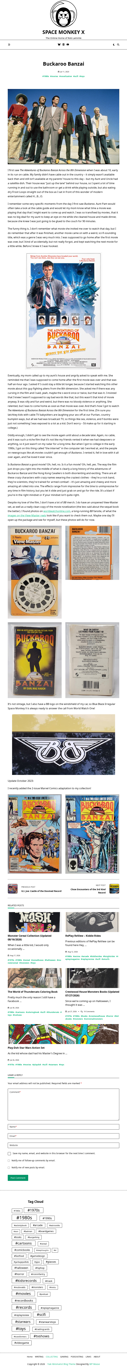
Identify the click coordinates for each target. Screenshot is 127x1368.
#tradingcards (42, 1329)
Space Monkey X (63, 32)
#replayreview (87, 959)
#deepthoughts (42, 1250)
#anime (76, 956)
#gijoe (37, 1262)
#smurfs (105, 959)
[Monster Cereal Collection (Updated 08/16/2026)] (35, 922)
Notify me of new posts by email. (28, 1167)
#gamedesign (37, 1255)
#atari (16, 1231)
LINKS (88, 1356)
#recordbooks (24, 1300)
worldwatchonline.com (56, 511)
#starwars (53, 1064)
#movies (54, 76)
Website (14, 1145)
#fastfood (19, 1255)
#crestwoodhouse (97, 1016)
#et (55, 1250)
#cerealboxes (37, 960)
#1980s (45, 76)
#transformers (20, 1336)
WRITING (39, 1356)
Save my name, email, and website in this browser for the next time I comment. (54, 1153)
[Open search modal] (118, 44)
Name (13, 1126)
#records (24, 1307)
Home (30, 1356)
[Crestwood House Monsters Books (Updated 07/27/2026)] (92, 978)
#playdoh (36, 1064)
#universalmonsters (93, 1019)
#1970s (11, 960)
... (23, 949)
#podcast (43, 1294)
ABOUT (97, 1356)
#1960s (17, 1211)
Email (13, 1136)
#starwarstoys (47, 1322)
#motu (52, 1287)
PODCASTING (77, 1356)
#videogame (21, 1343)
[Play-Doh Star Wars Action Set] (63, 1034)
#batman (28, 1231)
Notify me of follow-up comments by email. (33, 1160)
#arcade (85, 956)
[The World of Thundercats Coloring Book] (35, 978)
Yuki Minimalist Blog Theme (61, 1364)
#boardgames (46, 1231)
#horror (109, 1016)
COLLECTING (52, 1356)
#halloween (50, 960)
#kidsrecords (26, 1280)
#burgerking (33, 1237)
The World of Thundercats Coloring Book (33, 991)
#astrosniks (54, 1225)
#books (84, 1016)
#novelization (65, 76)
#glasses (51, 1261)
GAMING (64, 1356)
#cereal (26, 960)
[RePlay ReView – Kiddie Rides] (92, 922)
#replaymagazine (50, 1307)
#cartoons (20, 1012)
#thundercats (53, 1012)
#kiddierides (96, 956)
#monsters (24, 963)
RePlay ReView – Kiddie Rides (83, 935)
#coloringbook (32, 1012)
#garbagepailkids (21, 1262)
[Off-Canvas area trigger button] (9, 44)
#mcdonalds (19, 1287)
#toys (82, 76)
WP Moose (94, 1364)
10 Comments (89, 1011)
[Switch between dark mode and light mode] (114, 44)
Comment (15, 1092)
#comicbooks (22, 1250)
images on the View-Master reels (27, 515)
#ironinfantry (38, 1274)
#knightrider (109, 956)
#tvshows (17, 1015)
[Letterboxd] (63, 44)
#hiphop (39, 1267)
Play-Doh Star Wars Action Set (26, 1047)
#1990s (47, 1218)
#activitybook (20, 1225)
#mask (48, 1280)
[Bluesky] (59, 44)
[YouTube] (68, 44)
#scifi (75, 76)
